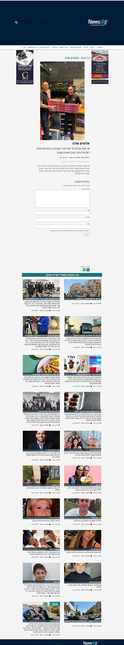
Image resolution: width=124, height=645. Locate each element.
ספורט (92, 47)
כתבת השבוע (63, 47)
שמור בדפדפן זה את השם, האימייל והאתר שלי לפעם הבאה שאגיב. (69, 230)
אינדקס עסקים (32, 47)
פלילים (85, 47)
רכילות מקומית (44, 47)
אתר (88, 224)
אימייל (87, 217)
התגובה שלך (85, 189)
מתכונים (55, 47)
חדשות (100, 47)
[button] (88, 269)
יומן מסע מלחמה (76, 47)
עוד (24, 47)
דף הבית (85, 58)
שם (88, 210)
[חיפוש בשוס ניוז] (16, 22)
